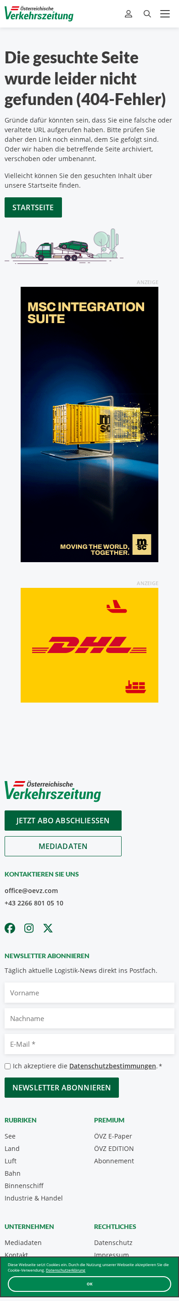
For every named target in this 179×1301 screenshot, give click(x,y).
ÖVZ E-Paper (113, 1136)
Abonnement (114, 1160)
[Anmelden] (129, 14)
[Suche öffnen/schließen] (147, 14)
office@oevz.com (31, 890)
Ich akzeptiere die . (87, 1065)
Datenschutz (113, 1242)
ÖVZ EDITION (114, 1148)
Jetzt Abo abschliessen (63, 820)
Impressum (111, 1255)
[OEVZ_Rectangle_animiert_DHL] (89, 644)
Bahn (13, 1173)
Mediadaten (63, 846)
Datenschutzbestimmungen (112, 1065)
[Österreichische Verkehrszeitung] (39, 14)
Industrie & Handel (34, 1198)
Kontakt (16, 1255)
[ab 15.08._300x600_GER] (89, 423)
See (10, 1136)
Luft (11, 1160)
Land (12, 1148)
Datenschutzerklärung (65, 1270)
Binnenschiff (24, 1185)
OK (90, 1283)
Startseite (33, 207)
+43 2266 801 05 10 (34, 903)
